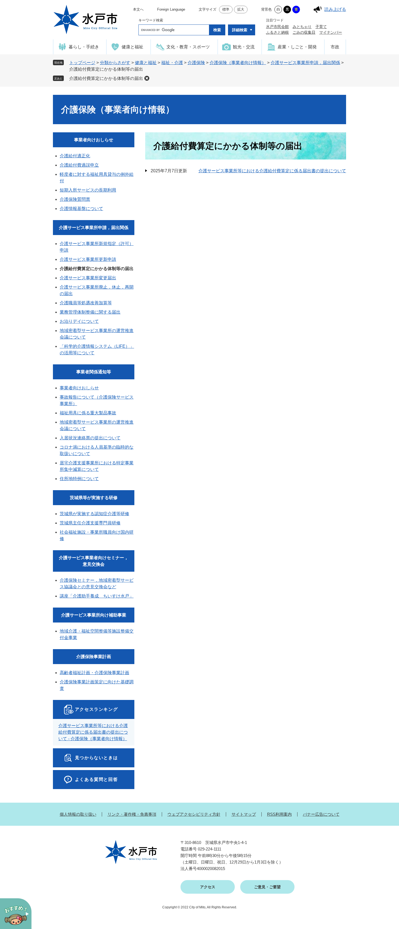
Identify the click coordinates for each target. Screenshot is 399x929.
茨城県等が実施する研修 (94, 497)
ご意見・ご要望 (267, 887)
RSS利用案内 (279, 814)
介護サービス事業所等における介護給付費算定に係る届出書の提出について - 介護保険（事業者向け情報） (93, 732)
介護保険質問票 (75, 199)
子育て (321, 26)
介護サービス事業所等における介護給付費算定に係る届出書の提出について (272, 170)
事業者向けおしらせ (93, 139)
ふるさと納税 (277, 32)
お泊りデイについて (79, 321)
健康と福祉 (146, 62)
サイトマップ (244, 814)
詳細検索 (239, 30)
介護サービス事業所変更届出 (88, 278)
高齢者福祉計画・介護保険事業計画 (94, 672)
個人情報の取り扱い (78, 814)
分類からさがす (115, 62)
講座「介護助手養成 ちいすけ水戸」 (97, 596)
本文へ (138, 9)
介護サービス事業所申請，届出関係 (305, 62)
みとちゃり (302, 26)
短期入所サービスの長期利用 (88, 190)
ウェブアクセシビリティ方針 (193, 814)
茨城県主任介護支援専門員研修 (90, 523)
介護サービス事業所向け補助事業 (93, 615)
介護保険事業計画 (93, 656)
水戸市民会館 (277, 26)
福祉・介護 (172, 62)
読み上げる (335, 9)
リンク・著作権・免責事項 (131, 814)
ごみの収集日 (304, 32)
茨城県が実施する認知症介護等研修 (94, 513)
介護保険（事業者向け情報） (238, 62)
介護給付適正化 (75, 156)
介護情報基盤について (81, 208)
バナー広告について (321, 814)
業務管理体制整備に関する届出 (90, 312)
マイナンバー (330, 32)
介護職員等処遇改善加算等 (86, 303)
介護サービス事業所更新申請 (88, 259)
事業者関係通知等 (93, 372)
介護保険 (196, 62)
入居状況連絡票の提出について (90, 438)
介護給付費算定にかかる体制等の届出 (106, 78)
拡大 (240, 9)
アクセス (207, 887)
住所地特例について (79, 478)
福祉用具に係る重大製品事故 (88, 413)
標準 (225, 9)
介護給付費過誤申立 (79, 165)
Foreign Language (171, 9)
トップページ (82, 62)
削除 (146, 78)
